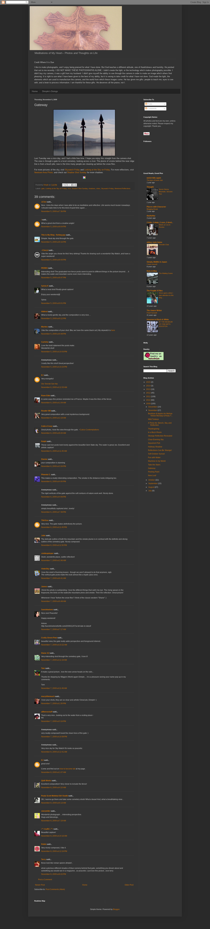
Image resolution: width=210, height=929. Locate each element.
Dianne (44, 459)
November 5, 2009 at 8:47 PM (53, 278)
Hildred (44, 311)
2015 (148, 382)
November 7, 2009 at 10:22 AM (54, 645)
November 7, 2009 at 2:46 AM (53, 560)
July (150, 491)
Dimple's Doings (50, 91)
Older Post (129, 885)
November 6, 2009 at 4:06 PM (53, 497)
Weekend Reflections (122, 188)
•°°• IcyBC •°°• (47, 829)
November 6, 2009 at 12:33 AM (54, 387)
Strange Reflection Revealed (160, 436)
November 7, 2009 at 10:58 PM (54, 737)
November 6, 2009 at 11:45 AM (54, 451)
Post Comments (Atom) (55, 889)
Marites (44, 327)
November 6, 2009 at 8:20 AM (53, 433)
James (44, 586)
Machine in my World (157, 461)
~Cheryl (44, 250)
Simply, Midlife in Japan (157, 262)
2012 (148, 393)
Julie (43, 535)
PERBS (44, 268)
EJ (42, 375)
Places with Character (156, 207)
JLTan (43, 202)
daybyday (151, 216)
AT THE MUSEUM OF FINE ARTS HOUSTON (165, 324)
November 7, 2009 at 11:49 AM (54, 688)
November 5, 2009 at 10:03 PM (54, 352)
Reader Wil (46, 411)
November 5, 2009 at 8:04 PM (53, 227)
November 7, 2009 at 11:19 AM (54, 660)
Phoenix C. (46, 474)
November (153, 410)
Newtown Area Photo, (43, 172)
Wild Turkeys (153, 419)
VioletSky (45, 569)
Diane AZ (45, 653)
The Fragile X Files (155, 291)
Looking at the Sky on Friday (97, 170)
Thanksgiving (153, 429)
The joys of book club (155, 180)
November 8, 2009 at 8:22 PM (53, 874)
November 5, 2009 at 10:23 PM (54, 367)
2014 (148, 386)
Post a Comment (45, 879)
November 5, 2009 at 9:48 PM (53, 334)
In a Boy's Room (155, 432)
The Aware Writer (154, 310)
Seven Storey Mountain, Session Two (165, 191)
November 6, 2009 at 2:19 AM (53, 418)
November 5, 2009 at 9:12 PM (53, 318)
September (153, 483)
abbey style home (154, 242)
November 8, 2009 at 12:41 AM (54, 752)
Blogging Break (152, 209)
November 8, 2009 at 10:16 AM (54, 836)
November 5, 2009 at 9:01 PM (53, 303)
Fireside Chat (164, 245)
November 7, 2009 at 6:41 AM (53, 578)
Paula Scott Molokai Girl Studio (54, 796)
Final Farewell (152, 313)
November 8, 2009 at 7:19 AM (53, 821)
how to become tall (67, 769)
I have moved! (152, 264)
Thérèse (44, 520)
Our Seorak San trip (49, 384)
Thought (150, 187)
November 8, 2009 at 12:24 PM (54, 851)
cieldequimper (47, 553)
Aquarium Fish (154, 443)
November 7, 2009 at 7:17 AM (53, 629)
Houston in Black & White (158, 319)
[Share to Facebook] (72, 185)
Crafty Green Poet (49, 638)
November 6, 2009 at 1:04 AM (53, 403)
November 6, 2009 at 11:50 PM (54, 545)
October (151, 480)
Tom (43, 668)
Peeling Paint (153, 472)
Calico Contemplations (89, 430)
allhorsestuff (46, 712)
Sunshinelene (47, 610)
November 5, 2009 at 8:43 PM (53, 260)
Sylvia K (44, 286)
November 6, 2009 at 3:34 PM (53, 466)
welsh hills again (154, 178)
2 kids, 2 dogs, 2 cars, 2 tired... (160, 222)
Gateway (151, 468)
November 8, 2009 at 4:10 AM (53, 787)
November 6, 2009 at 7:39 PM (53, 512)
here (113, 330)
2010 (148, 400)
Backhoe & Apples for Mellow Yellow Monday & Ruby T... (160, 414)
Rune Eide (45, 396)
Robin (43, 844)
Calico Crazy (46, 426)
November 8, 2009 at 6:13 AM (53, 803)
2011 (148, 396)
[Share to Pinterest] (75, 185)
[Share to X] (69, 185)
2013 (148, 389)
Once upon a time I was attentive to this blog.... (166, 295)
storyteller (45, 811)
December (153, 407)
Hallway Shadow (155, 447)
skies (98, 188)
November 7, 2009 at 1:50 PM (53, 703)
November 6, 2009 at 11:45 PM (54, 527)
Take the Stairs (154, 465)
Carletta (44, 342)
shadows (92, 188)
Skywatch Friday (72, 170)
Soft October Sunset (156, 454)
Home (35, 91)
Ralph (43, 441)
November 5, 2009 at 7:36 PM (53, 211)
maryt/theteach (48, 696)
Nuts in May (152, 271)
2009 (148, 404)
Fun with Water (154, 457)
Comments (152, 109)
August (151, 487)
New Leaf (152, 475)
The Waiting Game (166, 273)
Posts (149, 104)
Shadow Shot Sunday (76, 172)
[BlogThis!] (66, 185)
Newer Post (40, 885)
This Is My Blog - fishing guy (53, 235)
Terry (43, 859)
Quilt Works (46, 781)
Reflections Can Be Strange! (160, 450)
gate (43, 188)
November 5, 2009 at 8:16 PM (53, 242)
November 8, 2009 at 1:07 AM (53, 772)
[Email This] (63, 185)
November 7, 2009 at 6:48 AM (53, 601)
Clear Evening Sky (156, 439)
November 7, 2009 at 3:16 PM (53, 721)
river (69, 188)
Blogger (116, 909)
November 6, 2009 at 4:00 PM (53, 481)
